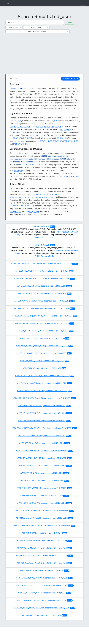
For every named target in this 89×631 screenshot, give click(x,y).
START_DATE (17, 138)
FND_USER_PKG (15, 211)
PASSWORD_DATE (61, 138)
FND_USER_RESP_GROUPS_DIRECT (31, 165)
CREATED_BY (57, 141)
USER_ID (18, 121)
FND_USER (17, 88)
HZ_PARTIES (36, 135)
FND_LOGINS (18, 170)
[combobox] (14, 27)
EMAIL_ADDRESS (65, 129)
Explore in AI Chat (71, 78)
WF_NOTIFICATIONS (71, 176)
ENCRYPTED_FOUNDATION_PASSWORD (48, 126)
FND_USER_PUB (33, 211)
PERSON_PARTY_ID (17, 132)
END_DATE (27, 138)
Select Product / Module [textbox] (37, 31)
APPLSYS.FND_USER (44, 237)
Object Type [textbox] (36, 27)
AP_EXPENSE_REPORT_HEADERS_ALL (46, 194)
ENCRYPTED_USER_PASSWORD (20, 126)
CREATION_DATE (46, 141)
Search (69, 22)
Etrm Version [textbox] (13, 27)
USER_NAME (53, 121)
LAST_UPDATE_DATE (70, 141)
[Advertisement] (44, 55)
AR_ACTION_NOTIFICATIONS (20, 197)
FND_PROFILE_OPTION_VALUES (21, 206)
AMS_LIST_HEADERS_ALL (44, 197)
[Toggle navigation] (83, 3)
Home (6, 3)
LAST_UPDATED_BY (20, 144)
